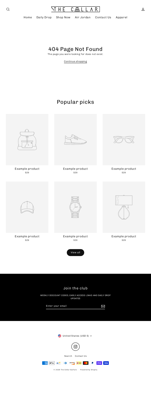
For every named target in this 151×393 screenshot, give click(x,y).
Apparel (121, 17)
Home (28, 17)
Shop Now (63, 17)
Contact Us (103, 17)
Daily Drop (44, 17)
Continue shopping (75, 61)
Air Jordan (83, 17)
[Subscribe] (102, 306)
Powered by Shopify (88, 370)
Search (68, 356)
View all (75, 252)
